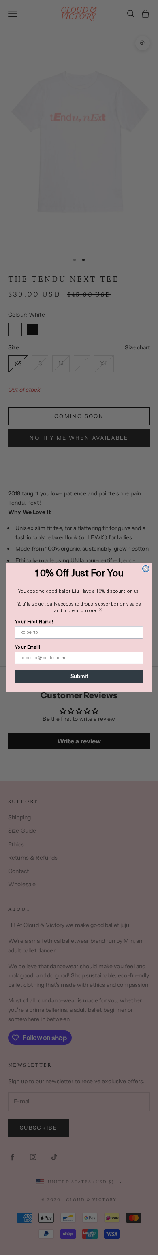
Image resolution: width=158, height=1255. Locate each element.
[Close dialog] (146, 568)
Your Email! (28, 647)
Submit (79, 676)
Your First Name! (34, 622)
